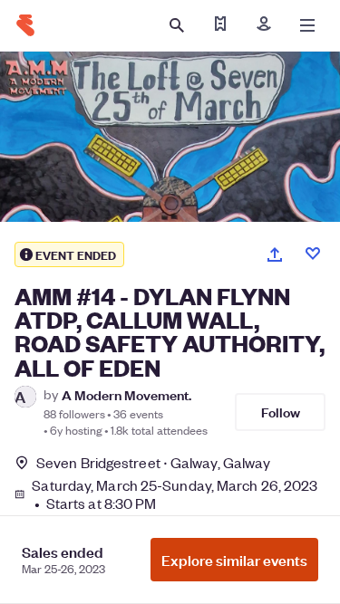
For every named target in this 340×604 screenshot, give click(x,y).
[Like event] (312, 253)
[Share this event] (275, 254)
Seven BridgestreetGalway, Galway (153, 462)
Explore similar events (234, 560)
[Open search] (177, 25)
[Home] (25, 25)
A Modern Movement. (126, 394)
